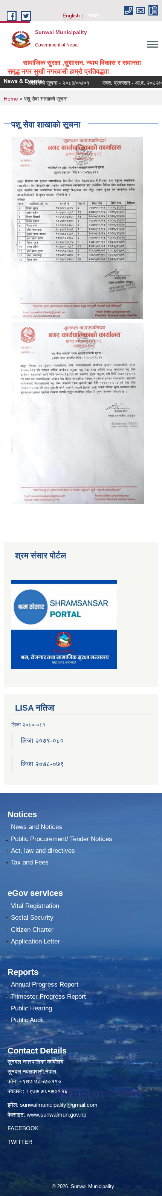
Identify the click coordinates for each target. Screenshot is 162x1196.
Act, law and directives (43, 850)
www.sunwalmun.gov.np (56, 1114)
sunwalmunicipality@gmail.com (59, 1104)
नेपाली (93, 15)
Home (11, 99)
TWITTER (20, 1142)
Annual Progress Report (44, 984)
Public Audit (27, 1020)
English (71, 15)
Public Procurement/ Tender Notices (61, 839)
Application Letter (35, 941)
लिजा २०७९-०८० (42, 740)
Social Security (32, 917)
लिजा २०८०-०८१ (28, 725)
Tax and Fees (30, 862)
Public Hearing (31, 1008)
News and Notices (36, 826)
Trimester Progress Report (48, 996)
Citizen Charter (32, 929)
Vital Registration (35, 905)
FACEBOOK (23, 1128)
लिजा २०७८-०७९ (42, 764)
